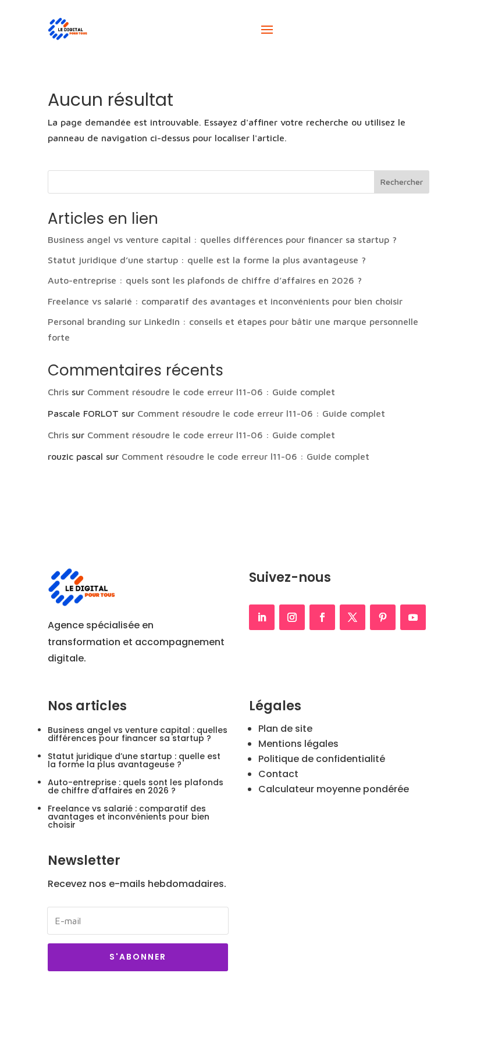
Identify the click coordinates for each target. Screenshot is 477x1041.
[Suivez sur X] (352, 617)
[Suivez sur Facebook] (322, 617)
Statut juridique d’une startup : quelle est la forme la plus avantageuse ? (207, 260)
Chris (58, 392)
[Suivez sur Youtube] (413, 617)
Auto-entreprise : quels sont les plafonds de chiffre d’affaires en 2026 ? (205, 280)
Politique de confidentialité (321, 758)
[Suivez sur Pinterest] (383, 617)
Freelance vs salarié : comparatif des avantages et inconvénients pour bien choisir (225, 301)
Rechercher (401, 182)
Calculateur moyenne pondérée (333, 789)
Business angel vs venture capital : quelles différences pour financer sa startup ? (222, 239)
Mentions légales (298, 743)
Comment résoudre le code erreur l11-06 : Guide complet (211, 392)
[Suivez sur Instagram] (292, 617)
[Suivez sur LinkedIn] (262, 617)
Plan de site (285, 728)
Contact (278, 774)
